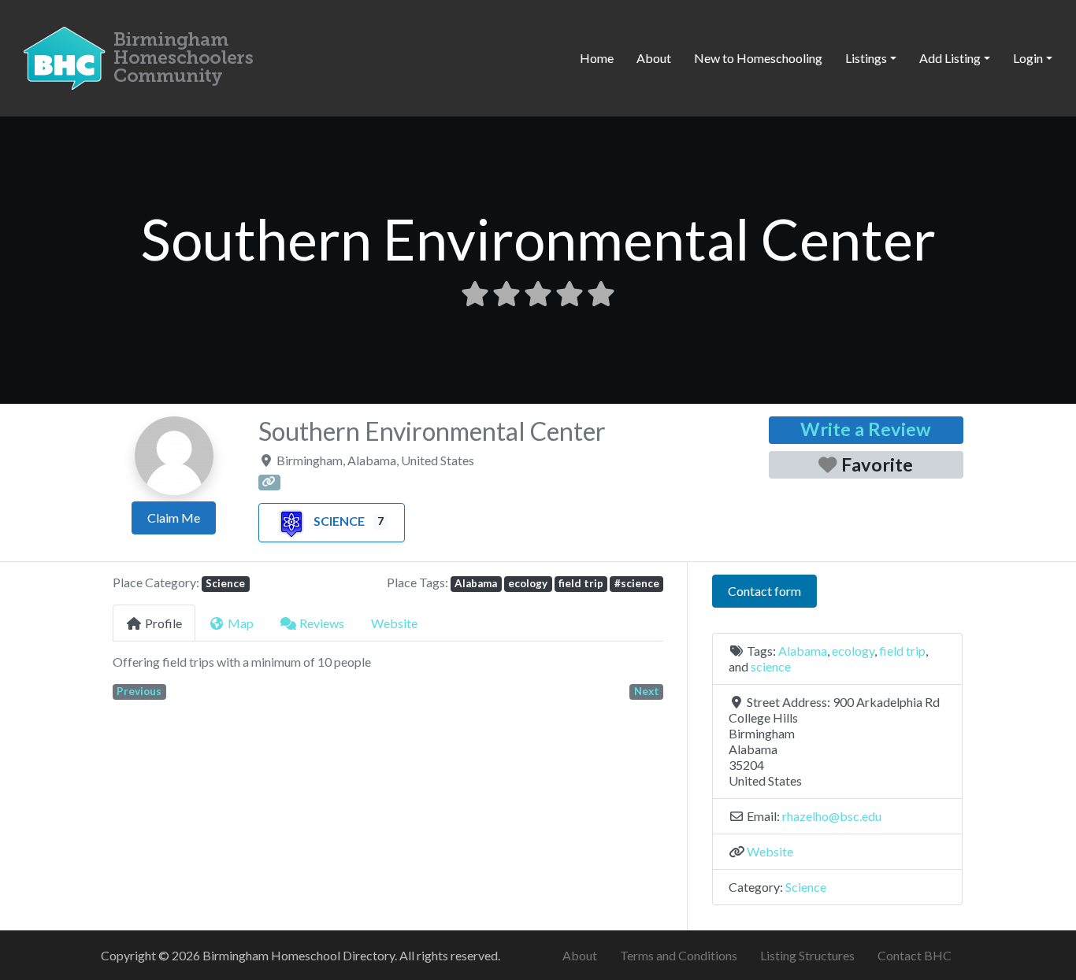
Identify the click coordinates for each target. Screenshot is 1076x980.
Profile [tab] (163, 623)
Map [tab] (241, 623)
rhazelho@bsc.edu (831, 815)
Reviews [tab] (321, 623)
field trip (580, 583)
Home (597, 57)
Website (770, 851)
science (771, 666)
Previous (139, 691)
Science (339, 520)
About (653, 57)
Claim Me (173, 517)
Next (646, 691)
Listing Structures (807, 955)
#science (636, 583)
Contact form (764, 590)
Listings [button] (866, 57)
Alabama (476, 583)
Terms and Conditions (678, 955)
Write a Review (865, 429)
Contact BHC (914, 955)
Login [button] (1028, 57)
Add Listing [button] (950, 57)
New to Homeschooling (758, 57)
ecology (527, 583)
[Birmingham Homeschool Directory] (142, 55)
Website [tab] (394, 623)
